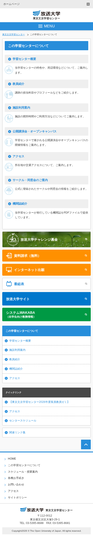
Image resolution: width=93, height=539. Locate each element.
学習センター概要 (24, 59)
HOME (12, 458)
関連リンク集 (17, 432)
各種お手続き (16, 478)
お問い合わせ (16, 484)
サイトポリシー (17, 497)
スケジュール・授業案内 (23, 471)
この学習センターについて (24, 465)
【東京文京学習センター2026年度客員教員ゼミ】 (39, 402)
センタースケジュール (22, 420)
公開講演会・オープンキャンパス (35, 131)
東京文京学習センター (13, 34)
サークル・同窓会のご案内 (30, 180)
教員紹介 (18, 83)
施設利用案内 (21, 107)
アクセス (18, 156)
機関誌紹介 (20, 203)
